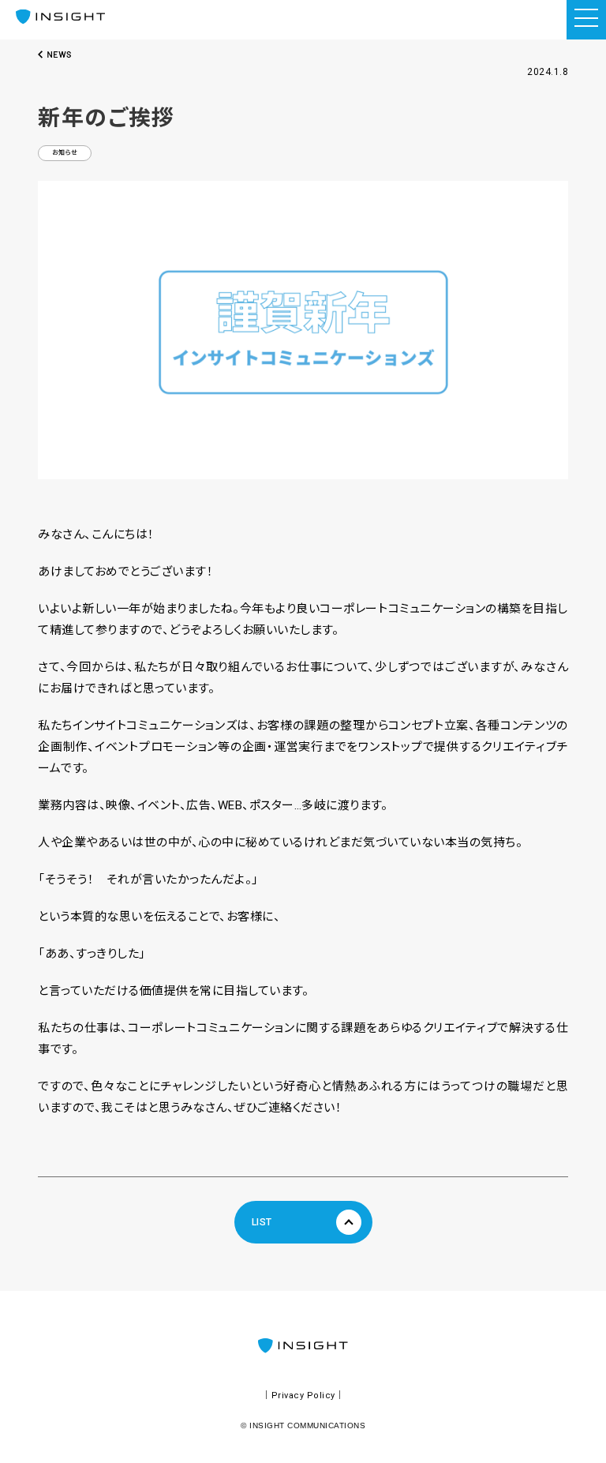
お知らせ (65, 152)
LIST (262, 1222)
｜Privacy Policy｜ (303, 1395)
